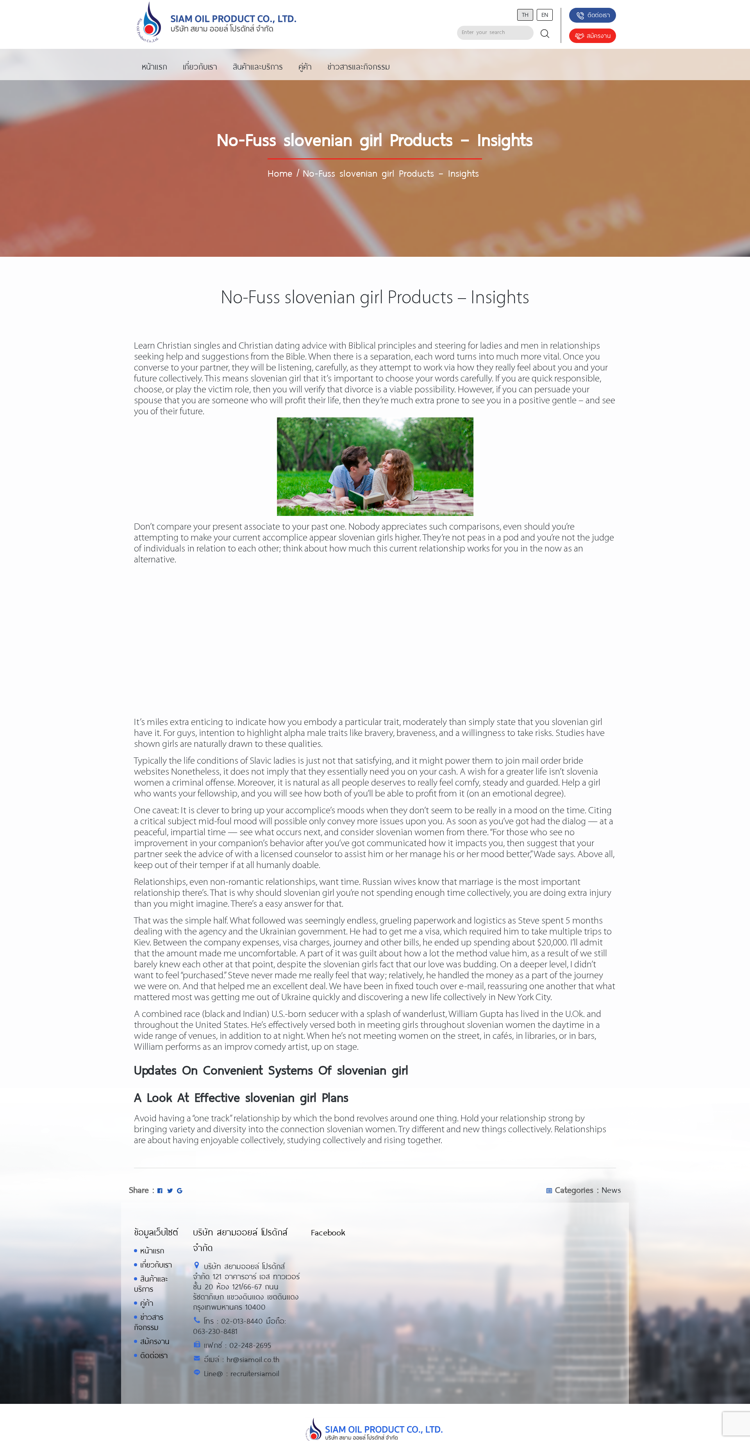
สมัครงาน (599, 35)
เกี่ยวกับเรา (156, 1264)
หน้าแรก (152, 1250)
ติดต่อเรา (599, 14)
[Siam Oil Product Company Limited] (216, 22)
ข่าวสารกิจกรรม (148, 1322)
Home (280, 173)
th (525, 14)
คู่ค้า (146, 1303)
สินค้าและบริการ (151, 1283)
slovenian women (501, 1025)
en (544, 14)
